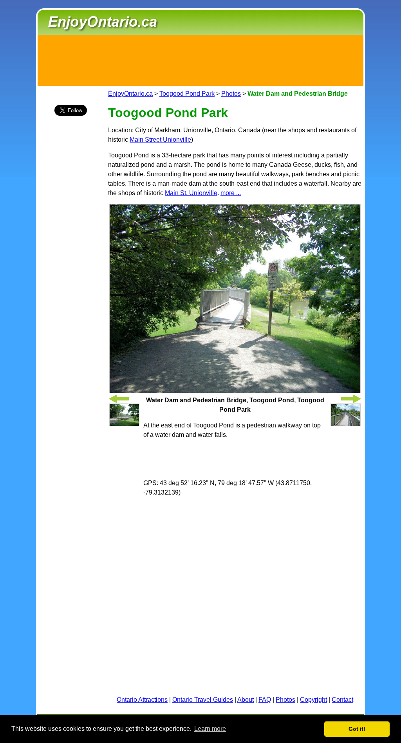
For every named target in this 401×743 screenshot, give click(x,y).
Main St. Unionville (191, 193)
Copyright (313, 699)
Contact (342, 699)
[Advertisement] (200, 59)
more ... (230, 193)
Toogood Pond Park (187, 93)
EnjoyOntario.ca (130, 93)
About (245, 699)
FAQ (264, 699)
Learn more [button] (210, 728)
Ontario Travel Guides (202, 699)
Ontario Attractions (142, 699)
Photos (231, 93)
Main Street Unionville (160, 139)
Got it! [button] (357, 729)
